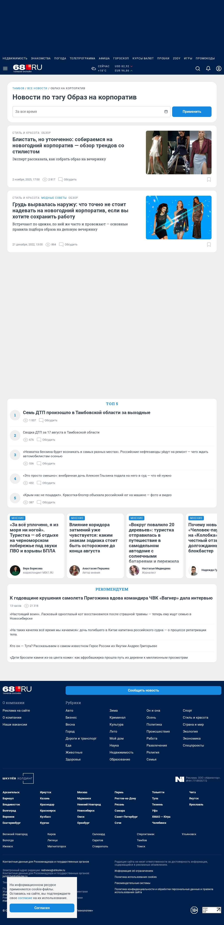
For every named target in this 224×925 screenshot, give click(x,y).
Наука (114, 745)
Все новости (37, 88)
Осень (151, 717)
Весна (70, 724)
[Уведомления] (208, 68)
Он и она (153, 711)
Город (70, 731)
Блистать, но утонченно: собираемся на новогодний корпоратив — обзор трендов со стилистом (68, 145)
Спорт (187, 711)
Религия (153, 752)
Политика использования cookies (136, 877)
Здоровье (73, 759)
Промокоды (205, 58)
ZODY (176, 58)
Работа (152, 738)
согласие (25, 898)
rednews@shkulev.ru (53, 870)
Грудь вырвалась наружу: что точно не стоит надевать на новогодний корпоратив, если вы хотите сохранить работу (70, 210)
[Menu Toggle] (5, 68)
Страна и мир (193, 724)
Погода (60, 58)
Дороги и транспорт (81, 738)
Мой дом (117, 738)
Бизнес (71, 717)
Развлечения (157, 745)
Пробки (163, 58)
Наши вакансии (15, 724)
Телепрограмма (82, 58)
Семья (151, 759)
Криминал (118, 717)
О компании (12, 717)
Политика (154, 724)
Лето (113, 731)
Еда (68, 745)
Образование (120, 759)
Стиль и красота (195, 717)
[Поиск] (197, 68)
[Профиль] (219, 68)
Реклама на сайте (16, 711)
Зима (114, 711)
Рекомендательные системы (132, 883)
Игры (188, 58)
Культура (116, 724)
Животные (74, 752)
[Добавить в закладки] (209, 179)
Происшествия (158, 731)
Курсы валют (143, 58)
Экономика (192, 738)
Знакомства (41, 58)
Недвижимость (15, 58)
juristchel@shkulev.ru (15, 876)
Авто (69, 711)
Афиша (104, 58)
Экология (190, 731)
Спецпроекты (193, 745)
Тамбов (18, 88)
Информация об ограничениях (134, 870)
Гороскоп (121, 58)
